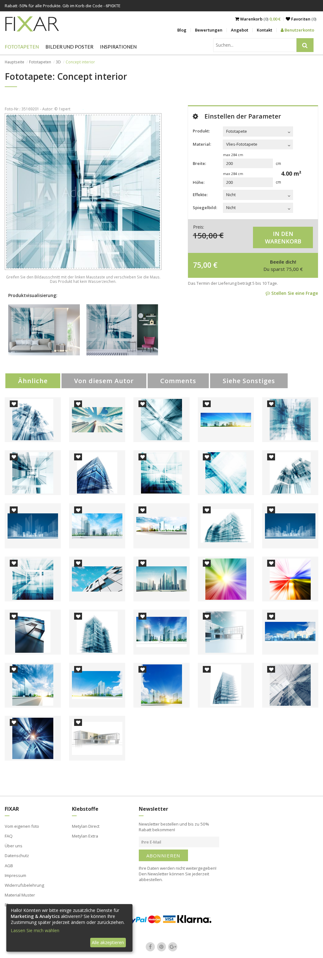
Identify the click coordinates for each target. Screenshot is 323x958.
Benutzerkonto (299, 30)
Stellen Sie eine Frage (294, 293)
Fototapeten (22, 47)
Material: (202, 144)
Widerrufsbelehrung (24, 885)
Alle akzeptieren (108, 942)
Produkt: (201, 131)
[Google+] (173, 947)
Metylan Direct (85, 826)
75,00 (202, 265)
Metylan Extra (85, 836)
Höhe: (198, 182)
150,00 (205, 235)
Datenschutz (17, 855)
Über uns (13, 846)
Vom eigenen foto (22, 826)
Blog (181, 30)
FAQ (9, 836)
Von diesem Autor (104, 381)
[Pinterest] (161, 947)
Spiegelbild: (205, 207)
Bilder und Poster (69, 47)
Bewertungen (208, 30)
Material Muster (20, 895)
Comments (178, 381)
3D (58, 62)
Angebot (239, 30)
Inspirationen (118, 47)
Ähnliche (33, 381)
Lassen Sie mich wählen (35, 930)
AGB (9, 865)
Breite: (199, 163)
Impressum (15, 875)
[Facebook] (150, 947)
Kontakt (264, 30)
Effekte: (200, 194)
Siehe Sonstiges (249, 381)
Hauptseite (14, 62)
